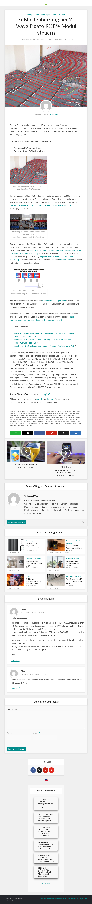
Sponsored (35, 541)
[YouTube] (51, 770)
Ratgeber (29, 559)
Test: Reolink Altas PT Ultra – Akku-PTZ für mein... (74, 581)
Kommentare (68, 39)
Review (69, 543)
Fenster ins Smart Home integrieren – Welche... (73, 563)
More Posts (46, 883)
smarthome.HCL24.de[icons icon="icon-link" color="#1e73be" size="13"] (44, 346)
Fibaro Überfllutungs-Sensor (54, 301)
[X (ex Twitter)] (39, 770)
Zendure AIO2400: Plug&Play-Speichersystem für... (33, 546)
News (28, 541)
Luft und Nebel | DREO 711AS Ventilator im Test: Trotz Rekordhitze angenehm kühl (44, 831)
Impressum (83, 899)
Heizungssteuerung (49, 15)
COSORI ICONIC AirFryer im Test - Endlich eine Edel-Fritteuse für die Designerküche (44, 872)
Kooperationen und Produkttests (51, 899)
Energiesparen (33, 15)
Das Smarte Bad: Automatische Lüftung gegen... (34, 563)
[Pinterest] (45, 770)
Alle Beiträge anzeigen (16, 522)
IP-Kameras (70, 576)
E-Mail (36, 733)
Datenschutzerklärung (70, 899)
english (46, 394)
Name (10, 733)
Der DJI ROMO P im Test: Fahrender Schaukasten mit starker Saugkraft (45, 817)
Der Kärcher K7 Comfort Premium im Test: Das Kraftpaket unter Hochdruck (45, 845)
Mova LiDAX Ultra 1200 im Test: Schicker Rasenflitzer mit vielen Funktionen (46, 858)
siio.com (49, 399)
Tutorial (62, 15)
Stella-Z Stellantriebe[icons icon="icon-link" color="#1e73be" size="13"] (40, 205)
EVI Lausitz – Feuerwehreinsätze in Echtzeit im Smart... (33, 581)
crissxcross (58, 39)
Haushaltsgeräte (72, 541)
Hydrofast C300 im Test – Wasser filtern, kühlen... (74, 548)
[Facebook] (33, 770)
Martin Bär (15, 553)
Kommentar (12, 709)
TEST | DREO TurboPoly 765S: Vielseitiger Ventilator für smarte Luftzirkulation (45, 804)
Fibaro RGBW (65, 260)
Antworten (15, 660)
